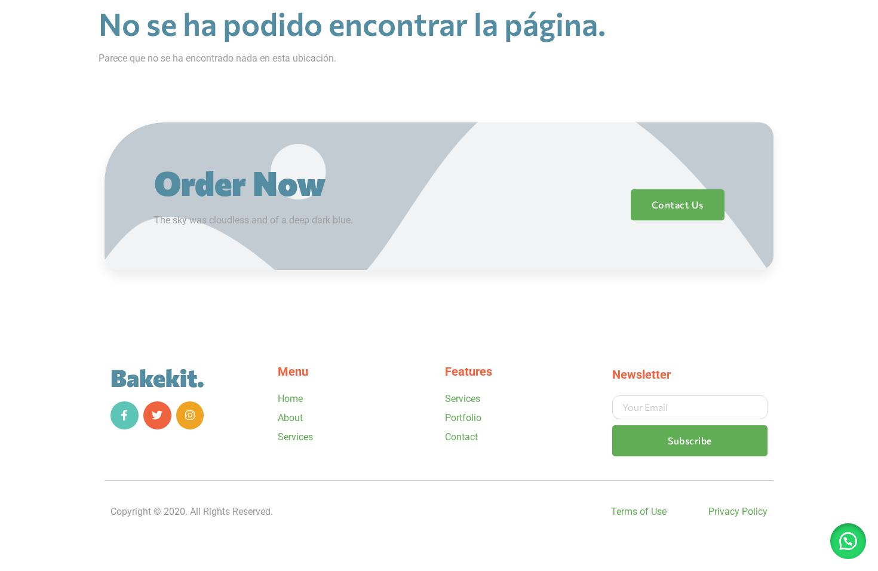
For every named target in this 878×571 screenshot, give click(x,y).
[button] (848, 541)
